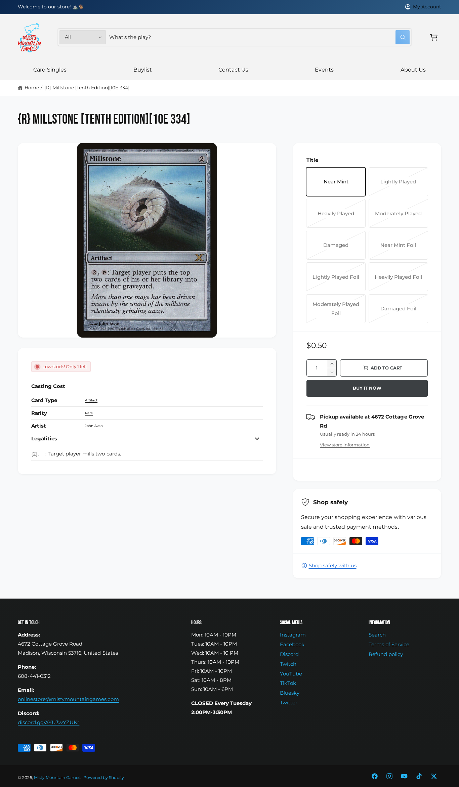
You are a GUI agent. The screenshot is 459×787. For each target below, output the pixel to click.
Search (377, 634)
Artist (38, 426)
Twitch (288, 664)
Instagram (293, 634)
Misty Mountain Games (57, 777)
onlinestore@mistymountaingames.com (68, 699)
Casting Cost (48, 386)
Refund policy (386, 654)
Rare (89, 413)
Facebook (292, 644)
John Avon (94, 426)
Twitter (288, 702)
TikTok (288, 683)
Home (32, 88)
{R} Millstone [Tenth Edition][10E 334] (87, 88)
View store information (345, 444)
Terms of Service (389, 644)
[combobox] (259, 37)
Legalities (44, 438)
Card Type (44, 400)
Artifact (91, 400)
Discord (289, 654)
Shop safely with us (333, 565)
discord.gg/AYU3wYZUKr (48, 722)
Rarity (39, 413)
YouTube (291, 673)
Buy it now (367, 388)
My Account (427, 7)
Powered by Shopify (103, 777)
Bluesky (289, 693)
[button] (434, 37)
